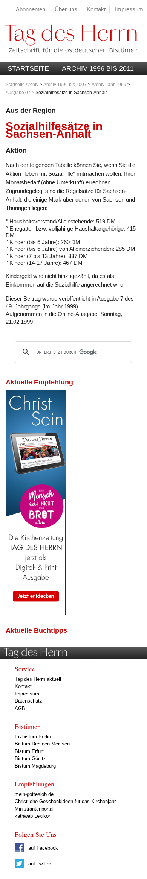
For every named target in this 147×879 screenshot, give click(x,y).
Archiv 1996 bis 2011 (98, 68)
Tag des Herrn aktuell (38, 679)
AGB (20, 708)
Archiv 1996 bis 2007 (65, 84)
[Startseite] (68, 58)
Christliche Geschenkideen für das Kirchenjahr (65, 801)
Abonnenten (30, 9)
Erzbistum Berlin (33, 736)
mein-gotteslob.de (34, 794)
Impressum (129, 9)
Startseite (28, 68)
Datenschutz (28, 701)
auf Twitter (39, 864)
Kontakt (96, 9)
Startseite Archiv (22, 84)
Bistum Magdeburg (35, 766)
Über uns (66, 9)
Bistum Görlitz (30, 758)
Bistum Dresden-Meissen (42, 744)
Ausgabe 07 (18, 92)
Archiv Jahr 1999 (109, 84)
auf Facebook (42, 848)
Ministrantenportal (34, 809)
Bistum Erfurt (29, 751)
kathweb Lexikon (33, 816)
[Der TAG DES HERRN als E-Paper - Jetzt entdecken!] (36, 613)
